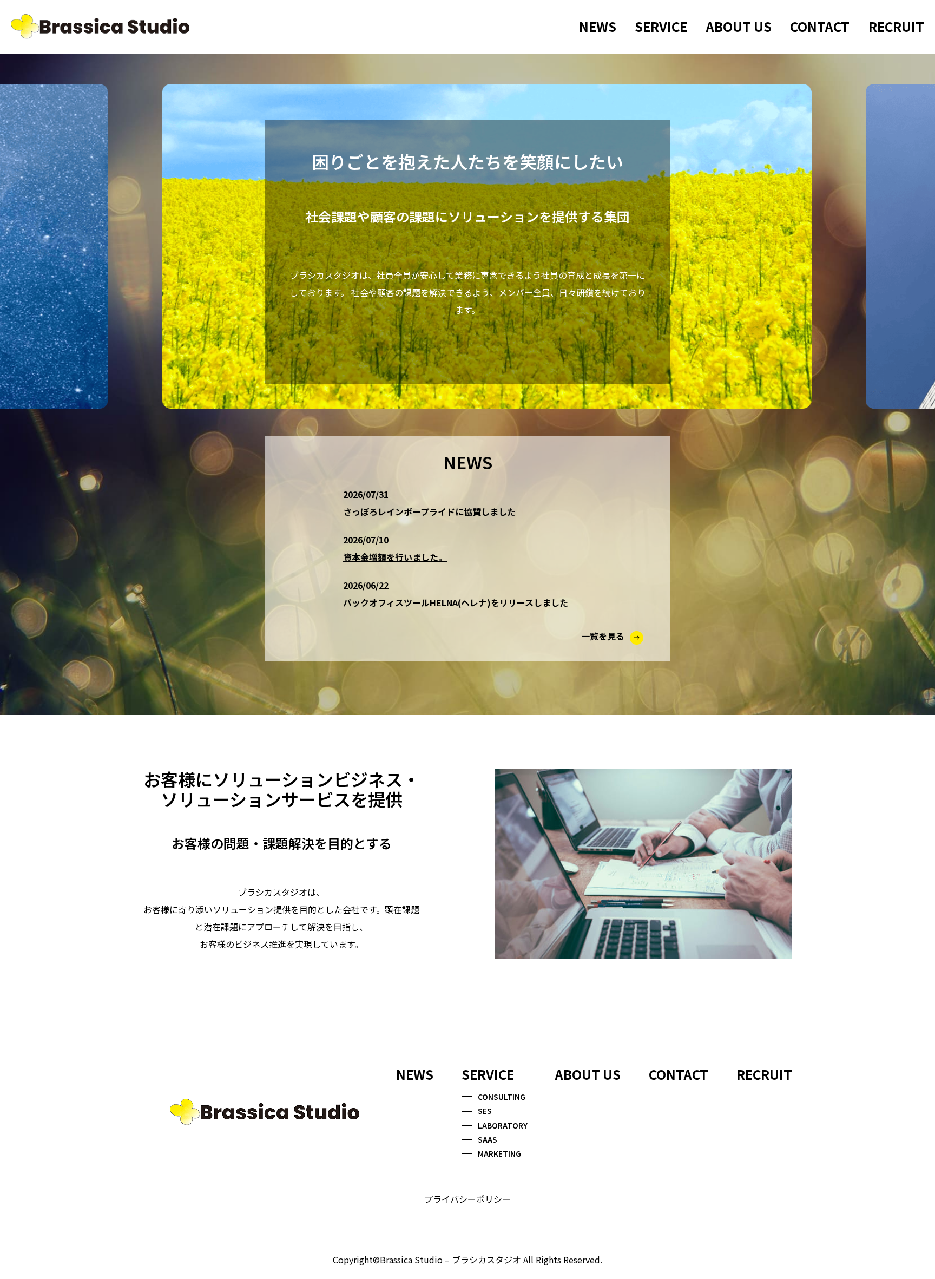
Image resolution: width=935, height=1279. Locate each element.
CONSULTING (501, 1096)
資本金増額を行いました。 (395, 556)
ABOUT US (739, 26)
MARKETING (499, 1153)
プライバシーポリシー (467, 1198)
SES (485, 1110)
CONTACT (820, 26)
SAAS (487, 1139)
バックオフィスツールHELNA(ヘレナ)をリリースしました (455, 602)
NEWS (597, 26)
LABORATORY (503, 1125)
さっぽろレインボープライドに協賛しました (429, 511)
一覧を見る (602, 635)
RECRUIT (896, 26)
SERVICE (661, 26)
